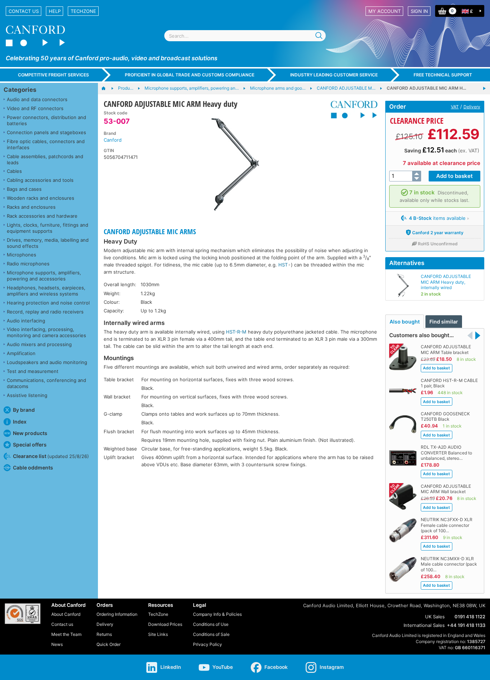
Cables (14, 171)
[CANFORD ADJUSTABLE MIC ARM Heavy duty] (235, 164)
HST (283, 265)
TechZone (83, 11)
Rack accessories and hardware (42, 216)
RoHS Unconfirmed (438, 243)
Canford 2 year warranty (437, 232)
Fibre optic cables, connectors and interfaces (46, 144)
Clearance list (51, 456)
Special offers (30, 444)
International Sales (424, 625)
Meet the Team (66, 634)
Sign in (419, 11)
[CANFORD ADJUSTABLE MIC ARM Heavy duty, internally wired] (484, 88)
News (57, 644)
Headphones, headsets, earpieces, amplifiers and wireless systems (46, 291)
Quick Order (108, 644)
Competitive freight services (53, 74)
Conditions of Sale (211, 634)
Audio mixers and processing (39, 344)
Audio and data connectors (37, 99)
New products (30, 433)
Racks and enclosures (31, 207)
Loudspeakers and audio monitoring (47, 362)
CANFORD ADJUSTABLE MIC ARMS (150, 231)
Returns (104, 634)
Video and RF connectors (35, 108)
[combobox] (245, 35)
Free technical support (443, 74)
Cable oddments (33, 467)
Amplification (21, 353)
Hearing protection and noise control (48, 303)
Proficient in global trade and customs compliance (189, 74)
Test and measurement (32, 371)
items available (437, 218)
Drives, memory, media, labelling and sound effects (48, 243)
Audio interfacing (26, 321)
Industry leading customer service (334, 74)
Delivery (471, 106)
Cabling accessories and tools (40, 180)
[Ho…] (107, 88)
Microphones (21, 255)
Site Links (158, 634)
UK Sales (435, 616)
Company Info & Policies (217, 614)
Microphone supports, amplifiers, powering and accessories (44, 276)
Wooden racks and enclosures (40, 198)
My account (384, 11)
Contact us (24, 11)
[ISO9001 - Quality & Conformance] (23, 613)
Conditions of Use (210, 624)
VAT (455, 106)
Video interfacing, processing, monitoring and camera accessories (46, 332)
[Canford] (351, 109)
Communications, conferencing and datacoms (46, 383)
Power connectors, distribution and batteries (46, 120)
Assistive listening (27, 395)
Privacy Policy (207, 644)
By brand (24, 410)
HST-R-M (236, 332)
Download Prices (165, 624)
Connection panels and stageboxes (46, 132)
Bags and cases (24, 189)
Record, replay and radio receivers (45, 312)
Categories (20, 89)
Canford (113, 140)
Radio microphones (28, 263)
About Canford (65, 614)
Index (20, 422)
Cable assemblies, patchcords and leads (45, 159)
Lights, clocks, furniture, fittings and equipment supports (47, 228)
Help (55, 11)
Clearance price (416, 120)
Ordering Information (116, 614)
